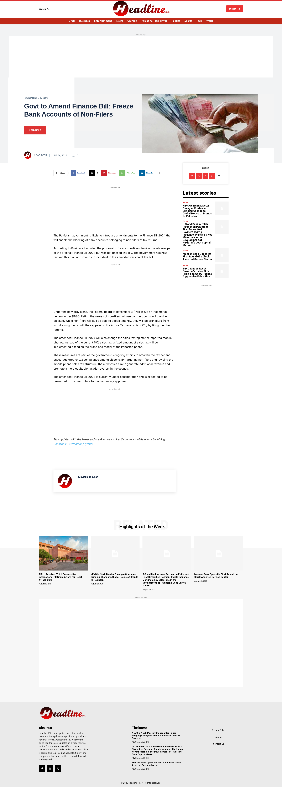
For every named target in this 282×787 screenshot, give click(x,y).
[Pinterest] (205, 176)
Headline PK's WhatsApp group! (73, 443)
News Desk (40, 155)
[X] (199, 176)
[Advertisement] (141, 56)
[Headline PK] (141, 8)
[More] (160, 173)
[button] (45, 9)
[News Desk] (28, 155)
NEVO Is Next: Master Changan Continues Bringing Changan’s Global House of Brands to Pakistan (197, 211)
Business (31, 98)
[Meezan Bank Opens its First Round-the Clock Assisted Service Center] (222, 255)
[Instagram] (50, 768)
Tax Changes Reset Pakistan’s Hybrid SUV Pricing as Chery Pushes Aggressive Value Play (197, 272)
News (44, 98)
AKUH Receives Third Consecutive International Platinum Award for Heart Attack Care (60, 577)
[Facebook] (192, 176)
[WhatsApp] (212, 176)
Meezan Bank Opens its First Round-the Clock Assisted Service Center (197, 256)
